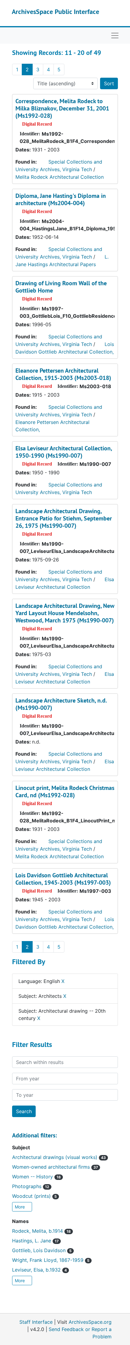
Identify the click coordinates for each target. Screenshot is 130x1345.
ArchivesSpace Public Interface (55, 11)
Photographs (30, 1186)
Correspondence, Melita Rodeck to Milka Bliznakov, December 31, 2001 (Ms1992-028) (62, 108)
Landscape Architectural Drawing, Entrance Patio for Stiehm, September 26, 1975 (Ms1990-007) (63, 518)
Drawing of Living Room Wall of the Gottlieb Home (61, 286)
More (20, 1206)
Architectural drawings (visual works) (59, 1157)
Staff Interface (36, 1322)
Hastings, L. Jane (35, 1241)
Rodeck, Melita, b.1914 (41, 1231)
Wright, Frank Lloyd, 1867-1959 (50, 1260)
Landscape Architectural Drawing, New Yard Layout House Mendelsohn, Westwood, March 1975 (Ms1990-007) (64, 613)
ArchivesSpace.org (90, 1322)
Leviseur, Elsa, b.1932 (39, 1270)
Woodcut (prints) (34, 1196)
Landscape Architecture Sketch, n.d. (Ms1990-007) (61, 704)
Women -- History (36, 1177)
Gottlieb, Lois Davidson (42, 1250)
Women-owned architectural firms (55, 1167)
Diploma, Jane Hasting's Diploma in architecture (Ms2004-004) (60, 199)
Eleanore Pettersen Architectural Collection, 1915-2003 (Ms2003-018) (63, 374)
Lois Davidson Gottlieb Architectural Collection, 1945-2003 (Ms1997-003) (63, 878)
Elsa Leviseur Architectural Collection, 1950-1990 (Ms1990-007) (63, 451)
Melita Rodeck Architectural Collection (59, 177)
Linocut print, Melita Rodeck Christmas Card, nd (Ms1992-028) (64, 791)
